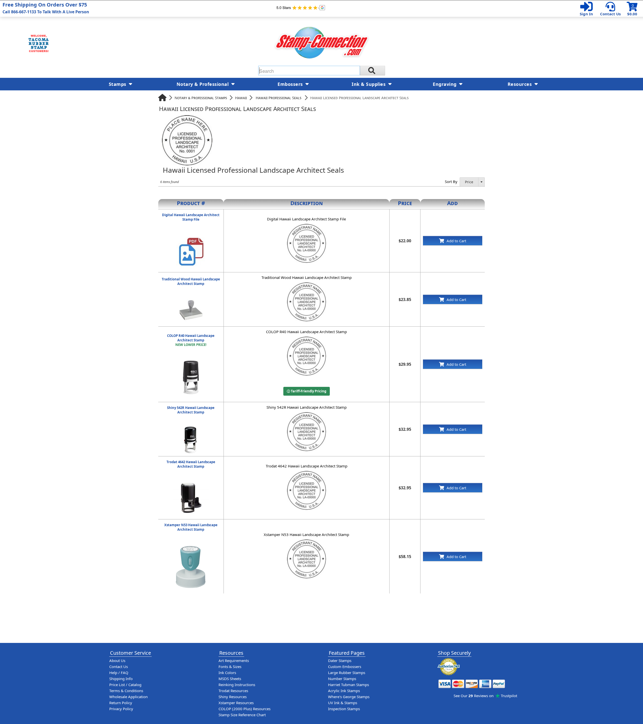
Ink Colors (227, 672)
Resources (520, 84)
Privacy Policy (121, 708)
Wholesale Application (128, 696)
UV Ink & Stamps (342, 702)
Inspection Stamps (344, 708)
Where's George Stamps (348, 696)
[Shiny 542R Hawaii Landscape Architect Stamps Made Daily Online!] (191, 428)
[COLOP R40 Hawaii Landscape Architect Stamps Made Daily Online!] (191, 361)
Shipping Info (121, 678)
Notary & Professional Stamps (201, 97)
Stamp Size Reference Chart (242, 714)
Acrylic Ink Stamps (344, 690)
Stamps (118, 84)
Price (469, 181)
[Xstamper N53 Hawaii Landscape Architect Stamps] (190, 545)
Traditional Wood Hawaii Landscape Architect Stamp (191, 281)
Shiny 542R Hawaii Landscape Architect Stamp (191, 409)
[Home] (162, 97)
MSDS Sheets (230, 678)
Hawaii (241, 97)
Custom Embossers (344, 666)
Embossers (291, 84)
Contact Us (610, 13)
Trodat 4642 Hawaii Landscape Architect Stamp (191, 464)
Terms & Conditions (126, 690)
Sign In (586, 13)
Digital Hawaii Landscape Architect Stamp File (191, 217)
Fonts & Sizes (230, 666)
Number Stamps (342, 678)
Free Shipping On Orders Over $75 (46, 8)
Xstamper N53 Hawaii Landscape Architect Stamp (191, 527)
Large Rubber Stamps (346, 672)
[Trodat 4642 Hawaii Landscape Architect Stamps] (191, 482)
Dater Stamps (339, 660)
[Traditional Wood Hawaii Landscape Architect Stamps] (190, 300)
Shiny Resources (233, 696)
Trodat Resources (233, 690)
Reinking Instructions (237, 684)
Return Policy (120, 702)
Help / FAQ (118, 672)
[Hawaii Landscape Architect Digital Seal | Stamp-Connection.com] (191, 235)
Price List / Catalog (125, 684)
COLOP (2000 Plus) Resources (245, 708)
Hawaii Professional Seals (278, 97)
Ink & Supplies (369, 84)
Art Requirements (234, 660)
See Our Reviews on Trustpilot (485, 695)
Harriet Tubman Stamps (348, 684)
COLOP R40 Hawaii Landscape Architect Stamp (191, 340)
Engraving (445, 84)
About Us (117, 660)
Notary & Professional (203, 84)
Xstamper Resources (236, 702)
